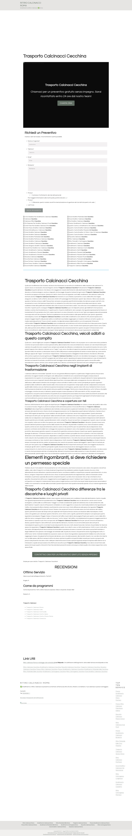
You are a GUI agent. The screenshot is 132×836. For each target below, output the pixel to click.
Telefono (31, 149)
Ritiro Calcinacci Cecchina (31, 667)
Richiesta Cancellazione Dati (65, 832)
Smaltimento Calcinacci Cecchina (50, 667)
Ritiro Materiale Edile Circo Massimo (120, 743)
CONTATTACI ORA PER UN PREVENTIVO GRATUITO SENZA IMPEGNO (66, 555)
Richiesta (31, 165)
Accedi (82, 832)
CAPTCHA (31, 205)
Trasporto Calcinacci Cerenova (36, 618)
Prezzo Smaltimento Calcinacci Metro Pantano (120, 696)
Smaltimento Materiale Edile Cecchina (96, 669)
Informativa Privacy (52, 832)
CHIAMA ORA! (66, 103)
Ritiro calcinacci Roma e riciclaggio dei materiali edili (39, 662)
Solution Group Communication (80, 834)
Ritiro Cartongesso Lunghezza (120, 776)
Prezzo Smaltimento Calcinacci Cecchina (71, 669)
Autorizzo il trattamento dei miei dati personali (46, 195)
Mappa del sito (76, 832)
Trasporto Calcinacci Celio (34, 609)
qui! (66, 198)
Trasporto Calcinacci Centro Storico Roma (39, 616)
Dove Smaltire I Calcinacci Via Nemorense (120, 768)
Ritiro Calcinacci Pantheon (119, 760)
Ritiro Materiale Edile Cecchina (32, 671)
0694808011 (26, 693)
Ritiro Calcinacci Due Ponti (120, 725)
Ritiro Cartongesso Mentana (120, 793)
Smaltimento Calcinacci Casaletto (120, 784)
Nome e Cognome (34, 141)
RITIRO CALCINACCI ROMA (30, 4)
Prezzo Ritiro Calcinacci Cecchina (46, 669)
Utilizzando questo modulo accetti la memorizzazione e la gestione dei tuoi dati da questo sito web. (64, 202)
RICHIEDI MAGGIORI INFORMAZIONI (31, 698)
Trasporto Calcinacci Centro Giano (37, 614)
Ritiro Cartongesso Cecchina (75, 671)
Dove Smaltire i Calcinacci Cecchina (96, 671)
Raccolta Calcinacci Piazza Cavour (120, 717)
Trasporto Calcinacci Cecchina (90, 667)
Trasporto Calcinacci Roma (34, 607)
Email (30, 157)
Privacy (30, 193)
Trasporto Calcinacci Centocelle (36, 612)
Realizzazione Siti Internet (49, 834)
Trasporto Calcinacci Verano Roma (120, 752)
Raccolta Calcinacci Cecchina (70, 667)
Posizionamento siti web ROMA (64, 834)
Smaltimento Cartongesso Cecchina (54, 671)
